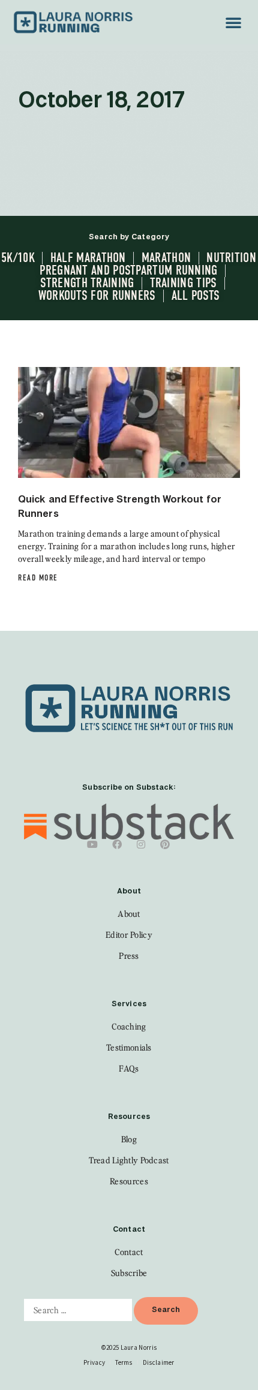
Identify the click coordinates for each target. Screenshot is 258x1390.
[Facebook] (117, 844)
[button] (233, 22)
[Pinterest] (165, 844)
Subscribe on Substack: (128, 788)
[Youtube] (93, 844)
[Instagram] (141, 844)
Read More (38, 578)
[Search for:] (78, 1310)
